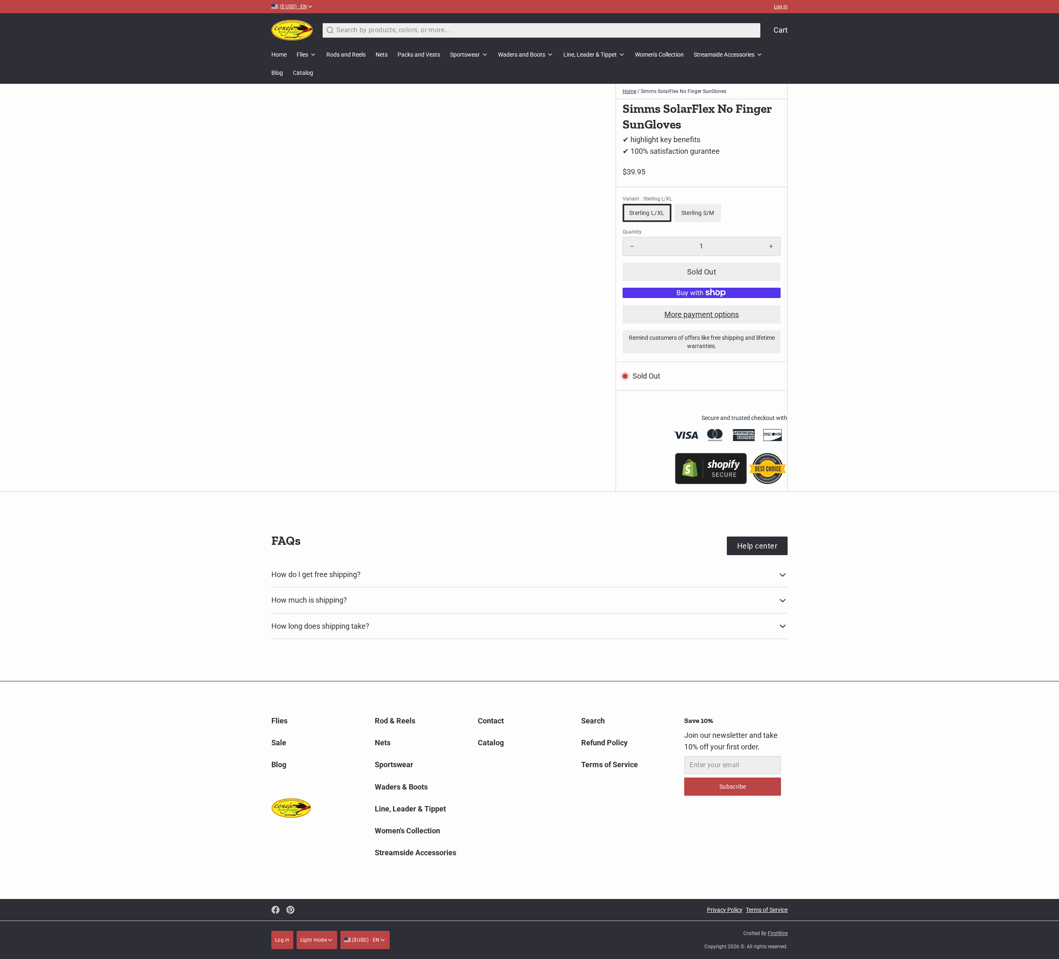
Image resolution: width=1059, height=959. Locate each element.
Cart (781, 30)
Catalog (303, 72)
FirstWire (778, 933)
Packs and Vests (419, 54)
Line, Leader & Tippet (590, 54)
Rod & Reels (395, 720)
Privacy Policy (725, 910)
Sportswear (465, 54)
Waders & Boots (401, 786)
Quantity (632, 232)
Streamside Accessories (724, 54)
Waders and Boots (521, 54)
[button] (702, 271)
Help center (757, 546)
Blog (277, 72)
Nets (382, 54)
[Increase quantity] (771, 246)
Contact (491, 720)
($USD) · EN (365, 940)
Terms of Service (609, 764)
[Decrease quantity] (632, 246)
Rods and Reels (346, 54)
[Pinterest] (290, 910)
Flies (302, 54)
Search (593, 720)
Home (279, 54)
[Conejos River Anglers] (292, 30)
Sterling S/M (697, 213)
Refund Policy (604, 742)
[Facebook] (275, 910)
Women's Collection (659, 54)
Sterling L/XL (647, 213)
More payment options (701, 314)
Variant (647, 199)
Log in (781, 7)
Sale (278, 742)
